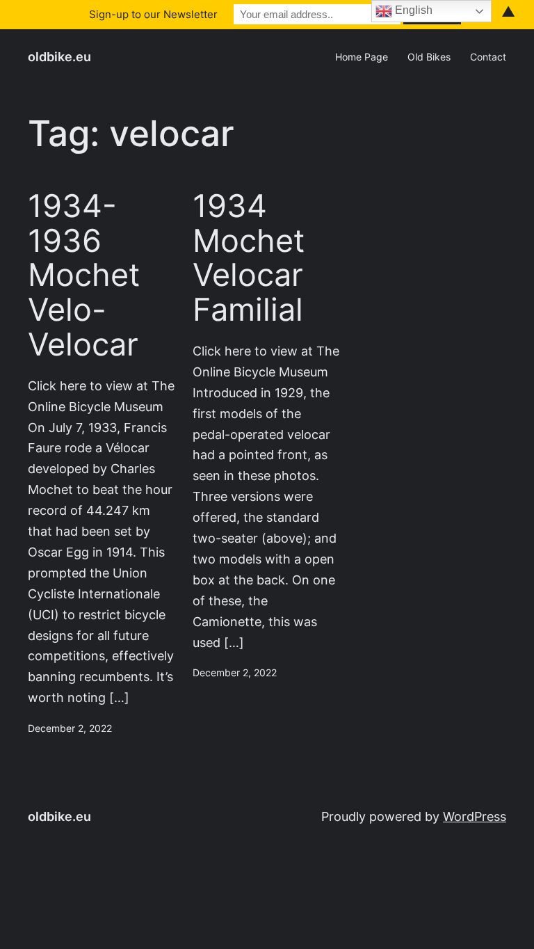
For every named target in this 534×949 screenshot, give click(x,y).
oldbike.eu (59, 56)
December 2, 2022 (70, 728)
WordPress (474, 816)
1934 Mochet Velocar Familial (249, 258)
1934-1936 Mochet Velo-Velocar (84, 275)
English (412, 10)
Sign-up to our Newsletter (153, 14)
